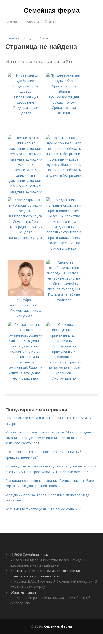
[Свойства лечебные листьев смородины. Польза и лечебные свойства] (64, 278)
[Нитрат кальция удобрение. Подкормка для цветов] (26, 91)
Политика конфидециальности (35, 576)
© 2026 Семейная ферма (30, 554)
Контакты (18, 570)
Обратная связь (23, 592)
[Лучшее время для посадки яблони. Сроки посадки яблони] (64, 91)
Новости (32, 21)
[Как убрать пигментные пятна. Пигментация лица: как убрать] (26, 294)
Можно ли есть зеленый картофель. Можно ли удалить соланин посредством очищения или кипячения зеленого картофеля (51, 437)
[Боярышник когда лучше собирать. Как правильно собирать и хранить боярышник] (64, 153)
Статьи (51, 21)
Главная (12, 21)
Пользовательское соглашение (55, 570)
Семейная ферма (52, 10)
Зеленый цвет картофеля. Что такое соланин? (43, 509)
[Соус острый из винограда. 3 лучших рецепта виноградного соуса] (26, 216)
